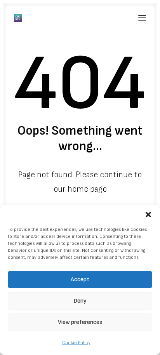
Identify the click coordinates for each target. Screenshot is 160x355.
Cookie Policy (76, 343)
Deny (80, 301)
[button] (148, 214)
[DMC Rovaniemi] (18, 18)
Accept (80, 279)
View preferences (80, 322)
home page (87, 189)
